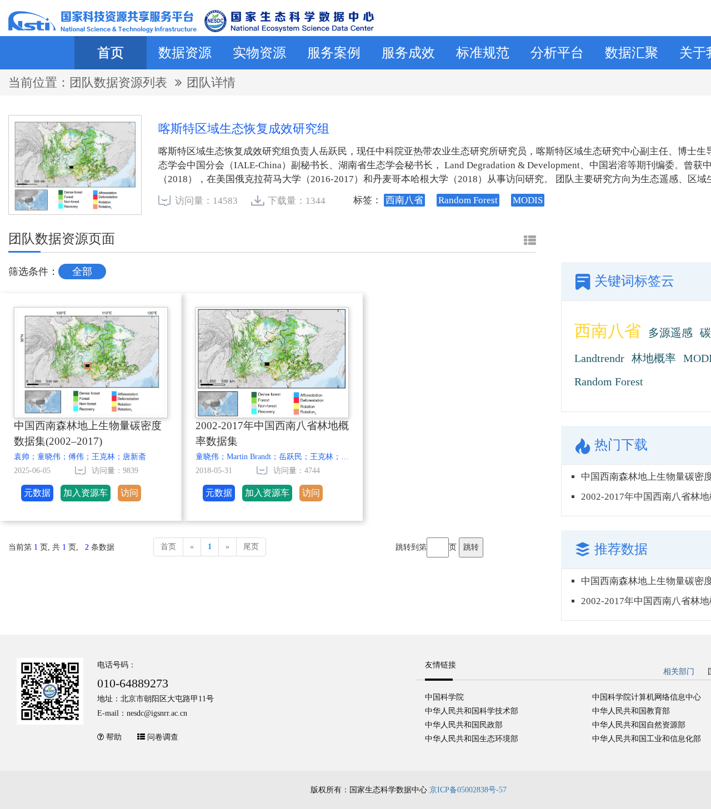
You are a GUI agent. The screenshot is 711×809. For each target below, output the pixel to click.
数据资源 (185, 53)
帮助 (114, 737)
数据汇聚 (631, 53)
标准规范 (482, 53)
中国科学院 (444, 697)
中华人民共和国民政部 (464, 725)
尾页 (251, 546)
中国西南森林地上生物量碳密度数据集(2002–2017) (88, 434)
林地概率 (654, 358)
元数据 (37, 493)
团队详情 (211, 82)
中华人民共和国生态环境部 (471, 739)
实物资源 (259, 53)
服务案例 (333, 53)
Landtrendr (599, 358)
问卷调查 (162, 737)
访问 (129, 493)
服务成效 (408, 53)
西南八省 (607, 330)
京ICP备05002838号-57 (468, 790)
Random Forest (608, 381)
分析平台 (557, 53)
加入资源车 (85, 493)
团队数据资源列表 (120, 82)
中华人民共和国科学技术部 (471, 711)
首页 (110, 53)
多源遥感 (670, 332)
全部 (82, 271)
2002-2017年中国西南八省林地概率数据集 (272, 434)
